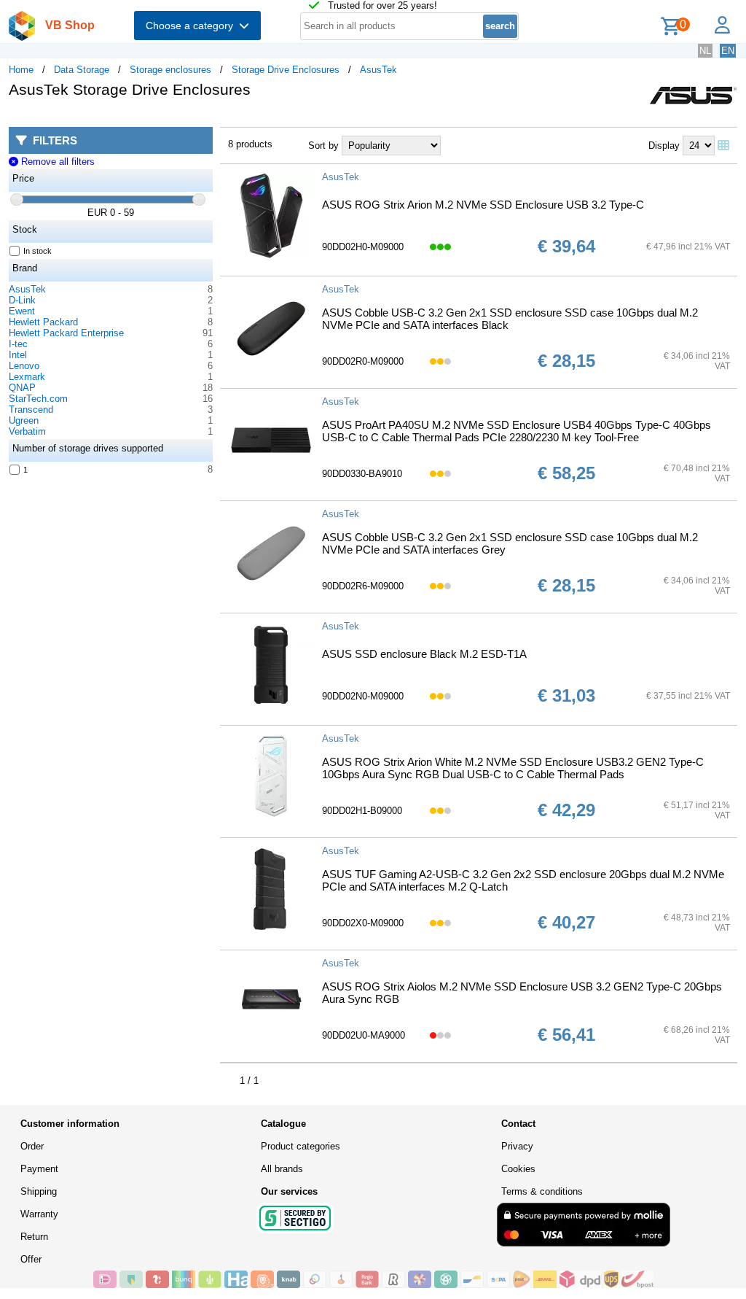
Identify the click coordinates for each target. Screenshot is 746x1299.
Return (34, 1236)
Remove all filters (56, 161)
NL (705, 50)
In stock (37, 251)
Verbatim (27, 431)
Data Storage (81, 69)
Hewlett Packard (43, 322)
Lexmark (27, 376)
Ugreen (24, 420)
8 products (250, 144)
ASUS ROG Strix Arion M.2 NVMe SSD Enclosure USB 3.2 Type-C (483, 204)
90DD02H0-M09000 (363, 246)
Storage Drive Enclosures (285, 69)
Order (32, 1146)
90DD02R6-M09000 (363, 586)
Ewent (22, 311)
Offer (31, 1259)
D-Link (22, 300)
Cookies (518, 1168)
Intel (18, 354)
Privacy (517, 1146)
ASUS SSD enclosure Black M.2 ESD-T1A (424, 654)
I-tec (18, 343)
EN (727, 50)
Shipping (38, 1191)
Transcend (31, 409)
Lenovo (24, 365)
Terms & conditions (542, 1191)
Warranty (39, 1214)
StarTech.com (38, 398)
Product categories (300, 1146)
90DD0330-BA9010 (362, 473)
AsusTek (378, 69)
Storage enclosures (170, 69)
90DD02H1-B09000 (362, 810)
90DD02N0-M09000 (363, 696)
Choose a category (192, 25)
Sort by (323, 145)
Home (21, 69)
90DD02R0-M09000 (363, 361)
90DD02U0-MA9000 (363, 1035)
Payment (39, 1168)
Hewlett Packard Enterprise (66, 332)
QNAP (22, 387)
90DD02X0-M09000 (363, 923)
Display (664, 145)
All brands (282, 1168)
